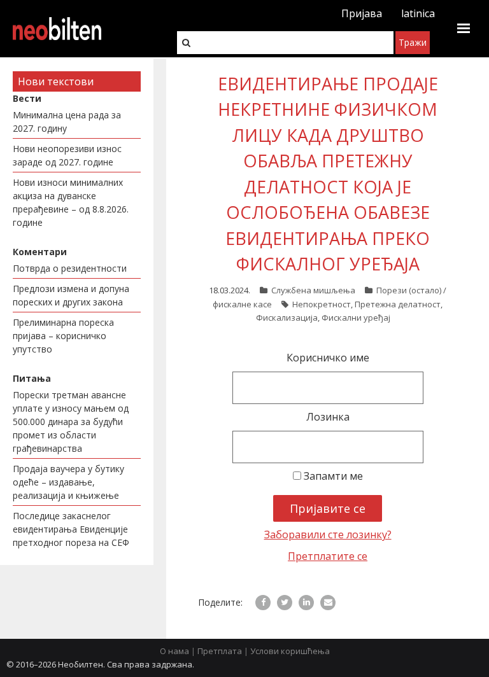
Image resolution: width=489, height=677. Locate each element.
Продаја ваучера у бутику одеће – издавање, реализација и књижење (68, 482)
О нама (174, 651)
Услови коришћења (290, 651)
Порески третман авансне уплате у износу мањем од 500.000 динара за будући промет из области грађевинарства (71, 421)
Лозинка (328, 417)
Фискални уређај (356, 317)
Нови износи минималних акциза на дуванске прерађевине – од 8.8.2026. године (71, 202)
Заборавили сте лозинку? (328, 534)
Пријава (361, 13)
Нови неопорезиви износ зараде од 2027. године (67, 155)
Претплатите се (327, 556)
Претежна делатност (398, 304)
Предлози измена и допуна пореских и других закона (71, 295)
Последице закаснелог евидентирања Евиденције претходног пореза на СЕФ (71, 529)
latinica (418, 13)
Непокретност (321, 304)
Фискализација (287, 317)
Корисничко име (328, 358)
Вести (27, 98)
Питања (32, 378)
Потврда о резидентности (70, 268)
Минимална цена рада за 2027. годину (67, 121)
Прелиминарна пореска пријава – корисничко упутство (63, 335)
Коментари (40, 252)
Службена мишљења (313, 290)
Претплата (219, 651)
